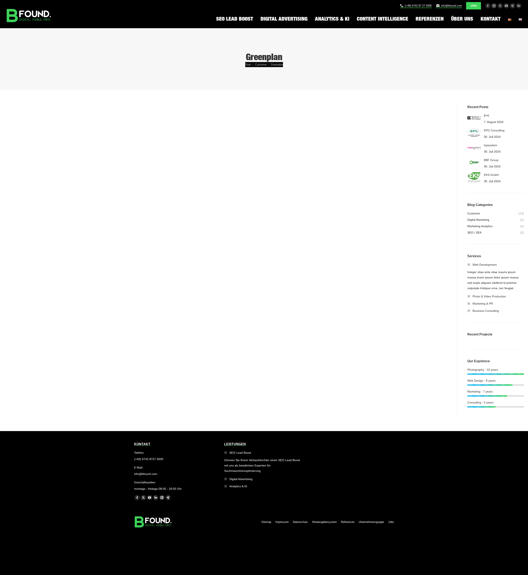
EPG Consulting (494, 130)
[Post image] (474, 118)
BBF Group (491, 160)
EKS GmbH (491, 174)
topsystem (490, 145)
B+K (486, 115)
